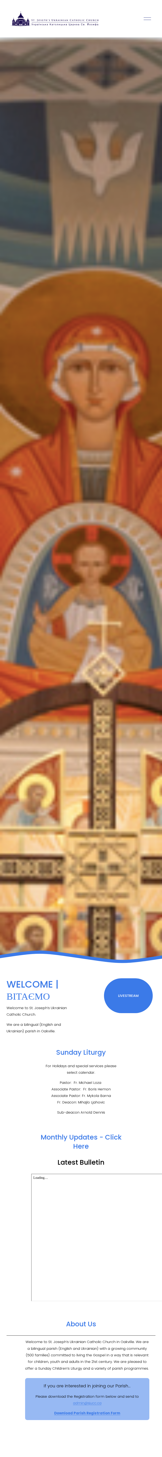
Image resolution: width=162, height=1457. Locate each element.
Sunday (81, 1052)
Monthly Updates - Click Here (81, 1141)
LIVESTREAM (128, 995)
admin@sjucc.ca (87, 1402)
